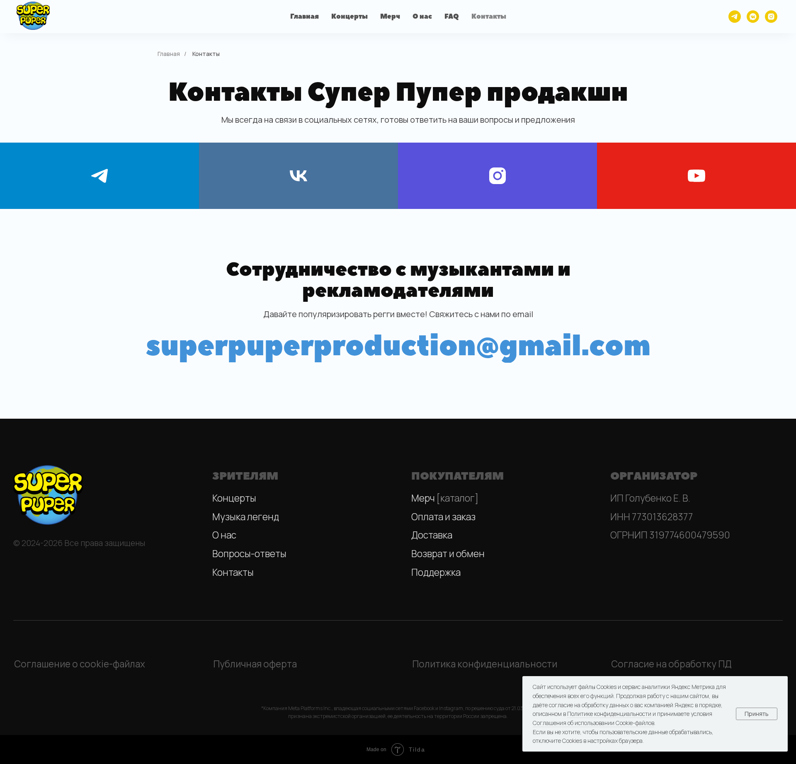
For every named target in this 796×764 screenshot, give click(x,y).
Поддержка (436, 572)
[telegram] (734, 16)
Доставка (431, 535)
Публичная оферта (255, 663)
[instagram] (771, 16)
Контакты (488, 16)
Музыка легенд (245, 516)
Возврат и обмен (448, 553)
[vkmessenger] (753, 16)
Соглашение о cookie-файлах (79, 663)
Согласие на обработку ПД (671, 663)
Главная (304, 16)
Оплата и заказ (443, 516)
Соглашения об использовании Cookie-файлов (593, 723)
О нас (422, 16)
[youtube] (696, 176)
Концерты (349, 16)
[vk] (298, 176)
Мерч (390, 16)
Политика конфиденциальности (484, 663)
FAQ (451, 16)
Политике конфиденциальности (609, 714)
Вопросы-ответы (249, 553)
